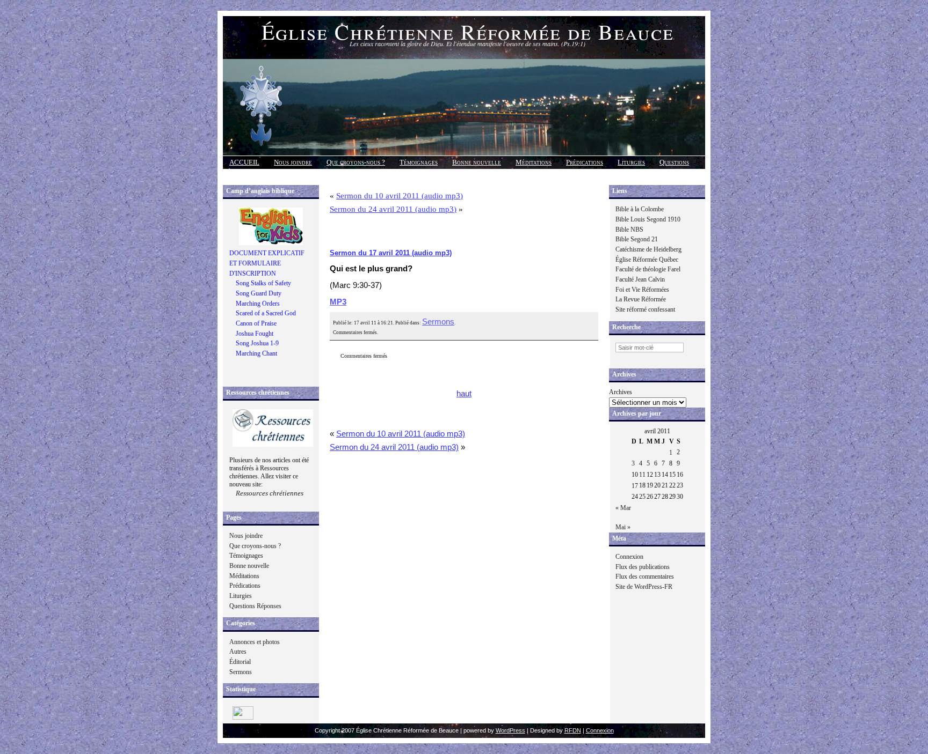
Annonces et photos (254, 642)
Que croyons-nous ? (356, 162)
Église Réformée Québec (646, 259)
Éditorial (240, 662)
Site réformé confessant (645, 309)
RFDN (572, 730)
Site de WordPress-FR (643, 586)
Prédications (584, 162)
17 (635, 486)
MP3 (338, 302)
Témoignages (419, 162)
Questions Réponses (255, 606)
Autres (238, 651)
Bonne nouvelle (476, 162)
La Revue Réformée (640, 299)
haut (464, 393)
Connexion (629, 556)
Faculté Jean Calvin (640, 279)
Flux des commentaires (644, 576)
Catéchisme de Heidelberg (648, 249)
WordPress (510, 730)
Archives (620, 392)
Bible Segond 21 (636, 239)
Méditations (534, 162)
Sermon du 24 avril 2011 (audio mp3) (393, 209)
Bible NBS (629, 229)
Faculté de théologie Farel (647, 269)
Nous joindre (293, 162)
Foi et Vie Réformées (642, 289)
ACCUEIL (244, 162)
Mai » (622, 527)
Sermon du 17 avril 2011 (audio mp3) (391, 253)
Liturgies (631, 162)
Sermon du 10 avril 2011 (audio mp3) (399, 195)
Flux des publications (642, 567)
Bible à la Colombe (639, 209)
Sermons (240, 672)
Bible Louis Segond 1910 (647, 219)
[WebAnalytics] (243, 717)
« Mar (623, 508)
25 (642, 496)
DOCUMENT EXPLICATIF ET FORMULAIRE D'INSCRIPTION (267, 263)
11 (642, 474)
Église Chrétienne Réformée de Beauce (468, 31)
